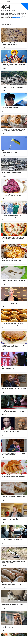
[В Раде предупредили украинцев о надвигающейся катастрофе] (14, 146)
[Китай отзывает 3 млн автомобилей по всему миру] (14, 168)
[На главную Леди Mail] (7, 1)
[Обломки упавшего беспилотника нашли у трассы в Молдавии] (14, 557)
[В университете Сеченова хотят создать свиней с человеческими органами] (14, 578)
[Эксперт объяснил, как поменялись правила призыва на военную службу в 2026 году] (14, 405)
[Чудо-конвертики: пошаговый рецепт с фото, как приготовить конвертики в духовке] (14, 319)
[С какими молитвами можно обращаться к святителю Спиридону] (14, 60)
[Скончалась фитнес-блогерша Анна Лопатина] (14, 103)
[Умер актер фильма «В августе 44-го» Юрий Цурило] (14, 384)
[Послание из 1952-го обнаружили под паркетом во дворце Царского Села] (14, 38)
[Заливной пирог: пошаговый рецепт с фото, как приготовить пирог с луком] (14, 341)
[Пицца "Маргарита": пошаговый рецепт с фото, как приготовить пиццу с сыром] (14, 254)
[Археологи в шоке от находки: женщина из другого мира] (14, 276)
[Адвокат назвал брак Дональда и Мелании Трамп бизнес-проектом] (14, 449)
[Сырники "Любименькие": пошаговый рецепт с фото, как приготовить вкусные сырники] (14, 470)
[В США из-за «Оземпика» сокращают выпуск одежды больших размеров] (14, 211)
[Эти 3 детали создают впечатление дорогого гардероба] (14, 621)
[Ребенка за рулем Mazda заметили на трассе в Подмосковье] (14, 535)
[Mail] (4, 1)
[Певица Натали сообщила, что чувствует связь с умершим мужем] (14, 362)
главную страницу (17, 17)
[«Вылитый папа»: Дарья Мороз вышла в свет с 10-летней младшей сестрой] (14, 297)
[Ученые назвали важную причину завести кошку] (14, 600)
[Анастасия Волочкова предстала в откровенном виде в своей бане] (14, 513)
